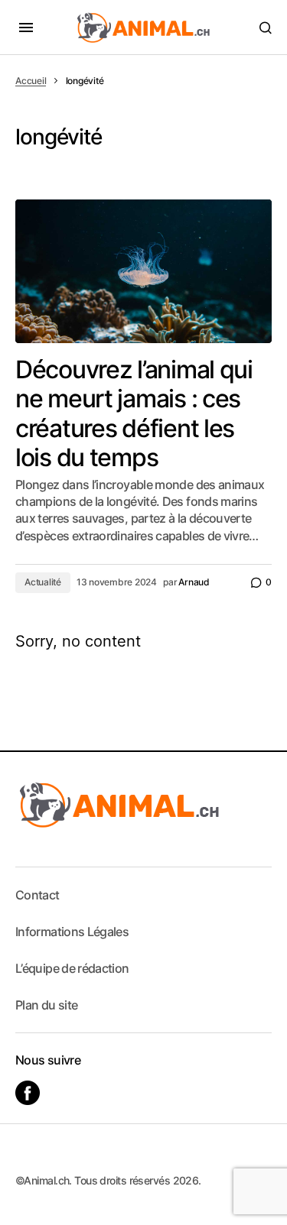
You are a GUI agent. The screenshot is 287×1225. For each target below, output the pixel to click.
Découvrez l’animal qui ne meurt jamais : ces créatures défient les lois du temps (134, 413)
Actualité (42, 582)
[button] (26, 27)
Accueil (30, 80)
